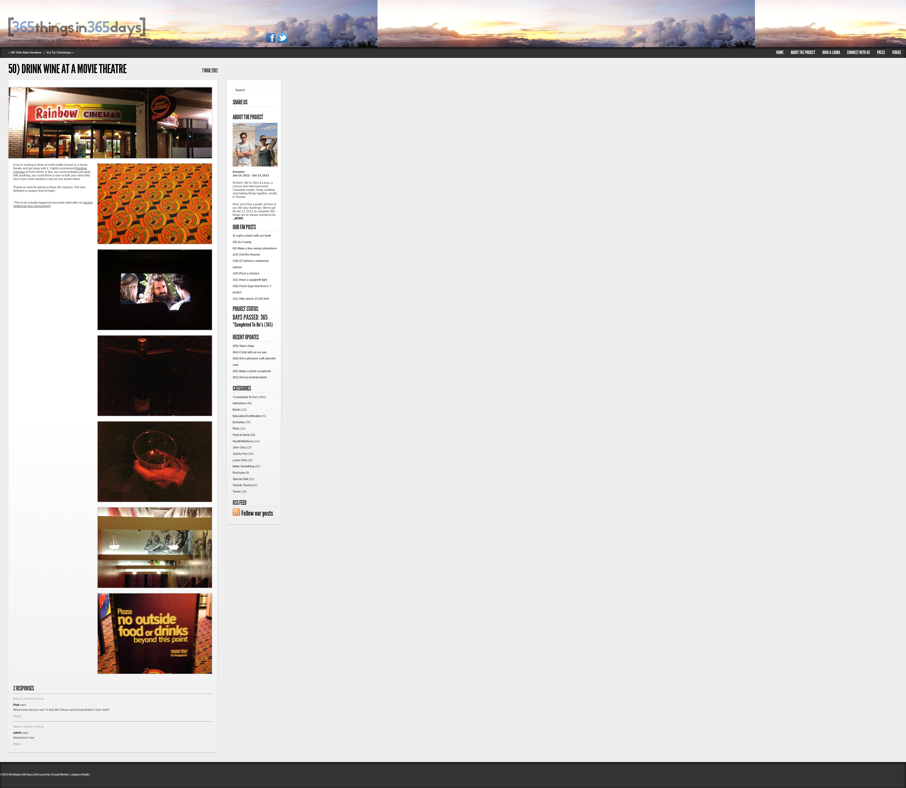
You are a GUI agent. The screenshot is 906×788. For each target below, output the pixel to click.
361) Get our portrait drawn (250, 377)
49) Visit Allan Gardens (26, 52)
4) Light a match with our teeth (252, 235)
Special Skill (240, 479)
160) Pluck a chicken (246, 273)
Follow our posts (257, 513)
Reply (17, 716)
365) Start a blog (243, 346)
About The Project (803, 52)
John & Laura (831, 52)
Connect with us (858, 52)
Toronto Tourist (242, 485)
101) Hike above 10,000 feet (251, 298)
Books (237, 409)
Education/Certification (247, 416)
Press (881, 52)
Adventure (239, 403)
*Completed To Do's (248, 324)
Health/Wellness (243, 441)
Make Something (243, 466)
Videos (896, 52)
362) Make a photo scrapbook (252, 371)
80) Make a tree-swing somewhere (255, 248)
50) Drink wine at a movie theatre (67, 69)
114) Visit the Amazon (246, 254)
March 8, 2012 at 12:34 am (28, 698)
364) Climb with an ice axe (250, 352)
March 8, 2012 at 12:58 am (28, 726)
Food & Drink (241, 435)
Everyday (239, 422)
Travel (237, 491)
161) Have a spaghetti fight (250, 279)
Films (236, 428)
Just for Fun (240, 454)
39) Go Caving (242, 242)
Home (780, 52)
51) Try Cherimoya (58, 52)
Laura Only (240, 460)
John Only (239, 447)
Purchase (239, 472)
